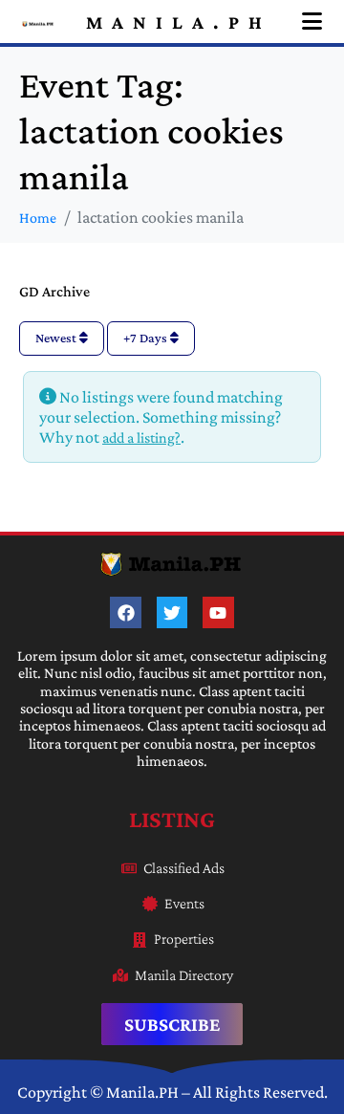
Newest (57, 337)
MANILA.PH (178, 22)
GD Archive (54, 291)
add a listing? (141, 437)
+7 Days (146, 337)
